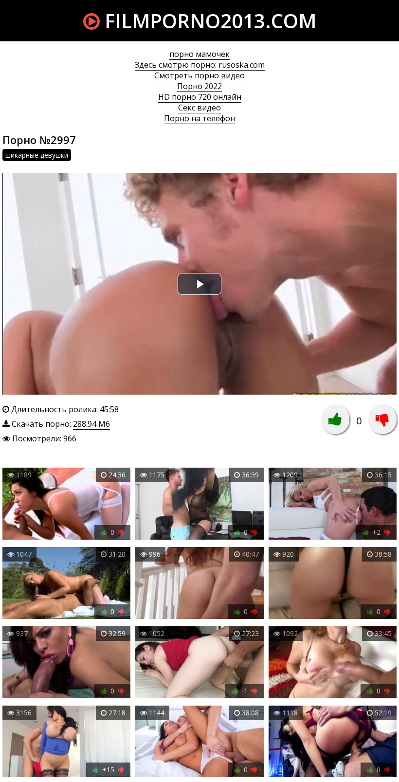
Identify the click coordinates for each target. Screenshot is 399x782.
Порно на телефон (199, 118)
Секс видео (199, 107)
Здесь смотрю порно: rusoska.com (200, 64)
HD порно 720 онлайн (199, 96)
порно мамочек (199, 54)
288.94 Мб (91, 423)
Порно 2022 (199, 86)
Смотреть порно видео (199, 75)
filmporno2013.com (208, 20)
